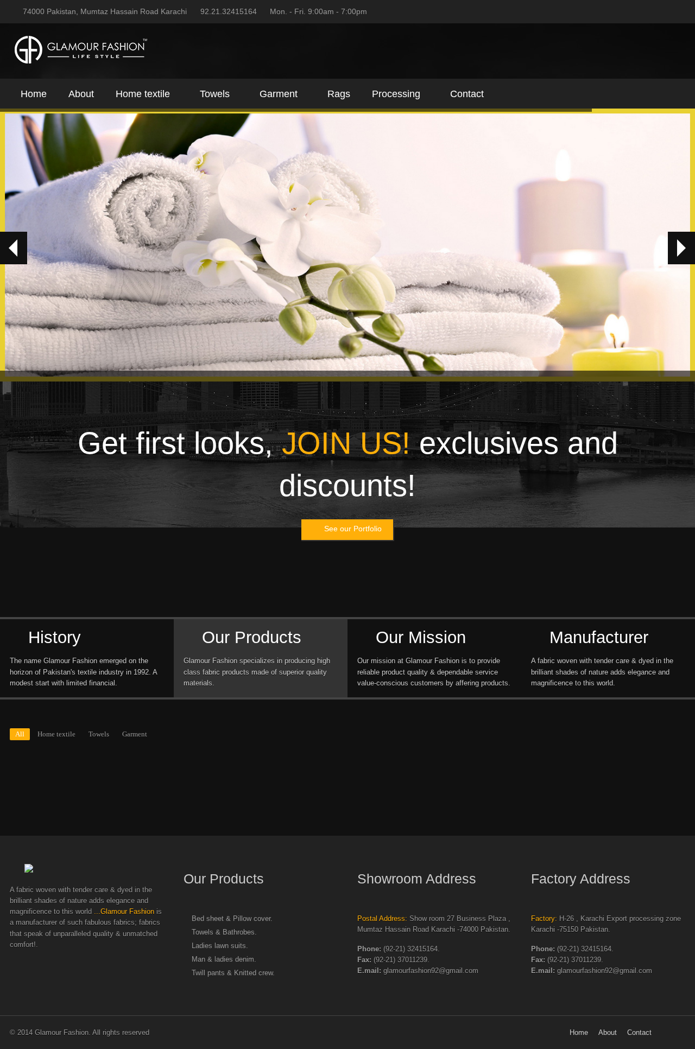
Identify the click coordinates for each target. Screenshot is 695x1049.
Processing (396, 93)
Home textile (143, 93)
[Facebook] (617, 11)
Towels (215, 93)
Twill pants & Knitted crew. (233, 973)
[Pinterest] (680, 11)
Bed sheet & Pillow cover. (232, 919)
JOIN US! (346, 443)
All (19, 734)
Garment (279, 93)
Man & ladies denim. (224, 959)
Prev (13, 248)
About (81, 93)
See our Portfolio (353, 528)
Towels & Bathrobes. (224, 932)
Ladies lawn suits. (220, 946)
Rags (338, 93)
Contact (467, 93)
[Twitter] (633, 11)
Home (34, 93)
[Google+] (648, 11)
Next (681, 248)
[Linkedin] (664, 11)
